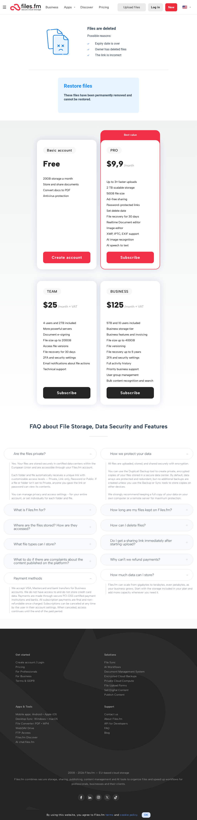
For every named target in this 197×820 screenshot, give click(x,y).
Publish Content (114, 694)
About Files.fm (113, 719)
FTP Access (23, 732)
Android (37, 714)
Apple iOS (51, 714)
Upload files (131, 7)
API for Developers (116, 723)
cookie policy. (129, 815)
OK (146, 815)
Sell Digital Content (116, 690)
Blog (107, 732)
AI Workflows (112, 667)
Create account (67, 257)
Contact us (111, 714)
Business (52, 7)
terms (110, 815)
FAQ (106, 728)
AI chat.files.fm (25, 742)
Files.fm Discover (27, 737)
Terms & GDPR (25, 681)
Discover (86, 7)
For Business (24, 676)
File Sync (110, 662)
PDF (37, 723)
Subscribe (130, 257)
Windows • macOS (46, 719)
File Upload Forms (115, 685)
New (171, 7)
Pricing (20, 667)
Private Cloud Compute (119, 681)
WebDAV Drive (25, 728)
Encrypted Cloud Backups (120, 676)
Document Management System (124, 671)
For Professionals (26, 671)
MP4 (46, 723)
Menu (4, 7)
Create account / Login (30, 662)
